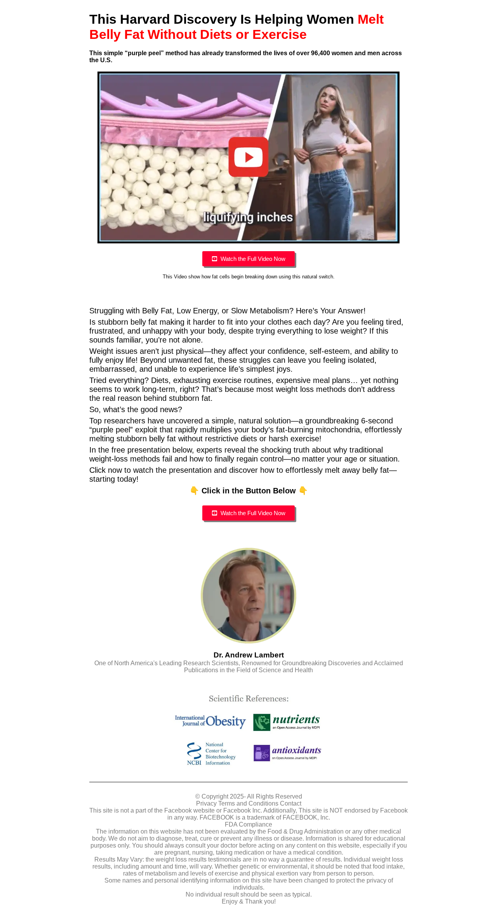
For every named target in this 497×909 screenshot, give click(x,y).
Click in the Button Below (249, 490)
